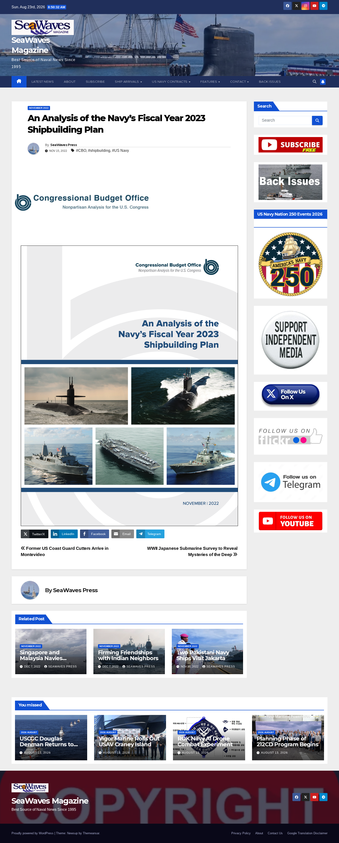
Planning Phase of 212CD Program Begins (287, 741)
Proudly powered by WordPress (33, 833)
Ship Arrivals (127, 81)
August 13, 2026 (37, 752)
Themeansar (91, 833)
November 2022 (39, 108)
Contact (238, 81)
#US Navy (120, 150)
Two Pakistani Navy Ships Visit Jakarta (202, 655)
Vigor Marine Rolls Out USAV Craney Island (129, 741)
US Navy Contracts (170, 81)
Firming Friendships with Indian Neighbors (128, 655)
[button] (314, 82)
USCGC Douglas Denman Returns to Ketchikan (47, 744)
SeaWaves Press (63, 145)
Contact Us (275, 833)
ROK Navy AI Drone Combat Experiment (205, 741)
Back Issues (270, 81)
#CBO (81, 150)
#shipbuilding (99, 150)
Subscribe (95, 81)
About (70, 81)
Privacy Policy (241, 833)
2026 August (29, 732)
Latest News (43, 81)
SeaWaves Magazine (50, 801)
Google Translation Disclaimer (307, 833)
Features (209, 81)
